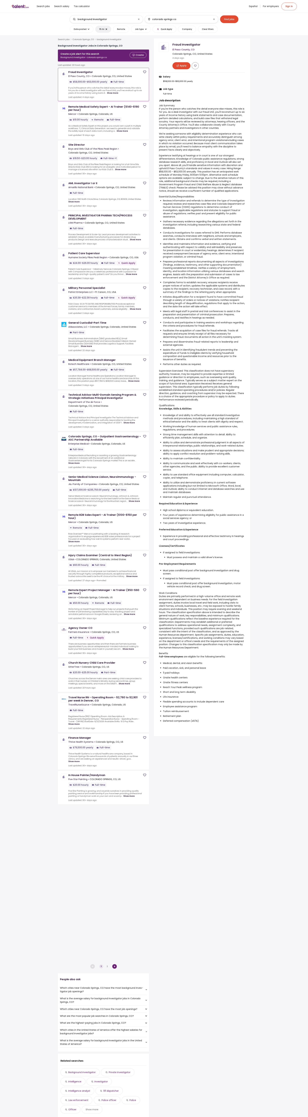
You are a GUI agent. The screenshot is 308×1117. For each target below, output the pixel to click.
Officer (72, 1109)
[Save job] (144, 72)
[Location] (179, 19)
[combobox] (106, 19)
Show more (112, 93)
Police (132, 1100)
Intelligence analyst (79, 1090)
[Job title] (104, 19)
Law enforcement (78, 1100)
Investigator (101, 1081)
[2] (114, 966)
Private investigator (119, 1072)
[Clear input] (138, 19)
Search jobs (64, 39)
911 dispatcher (111, 1090)
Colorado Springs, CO (83, 39)
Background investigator (82, 1072)
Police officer (109, 1100)
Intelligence (74, 1081)
